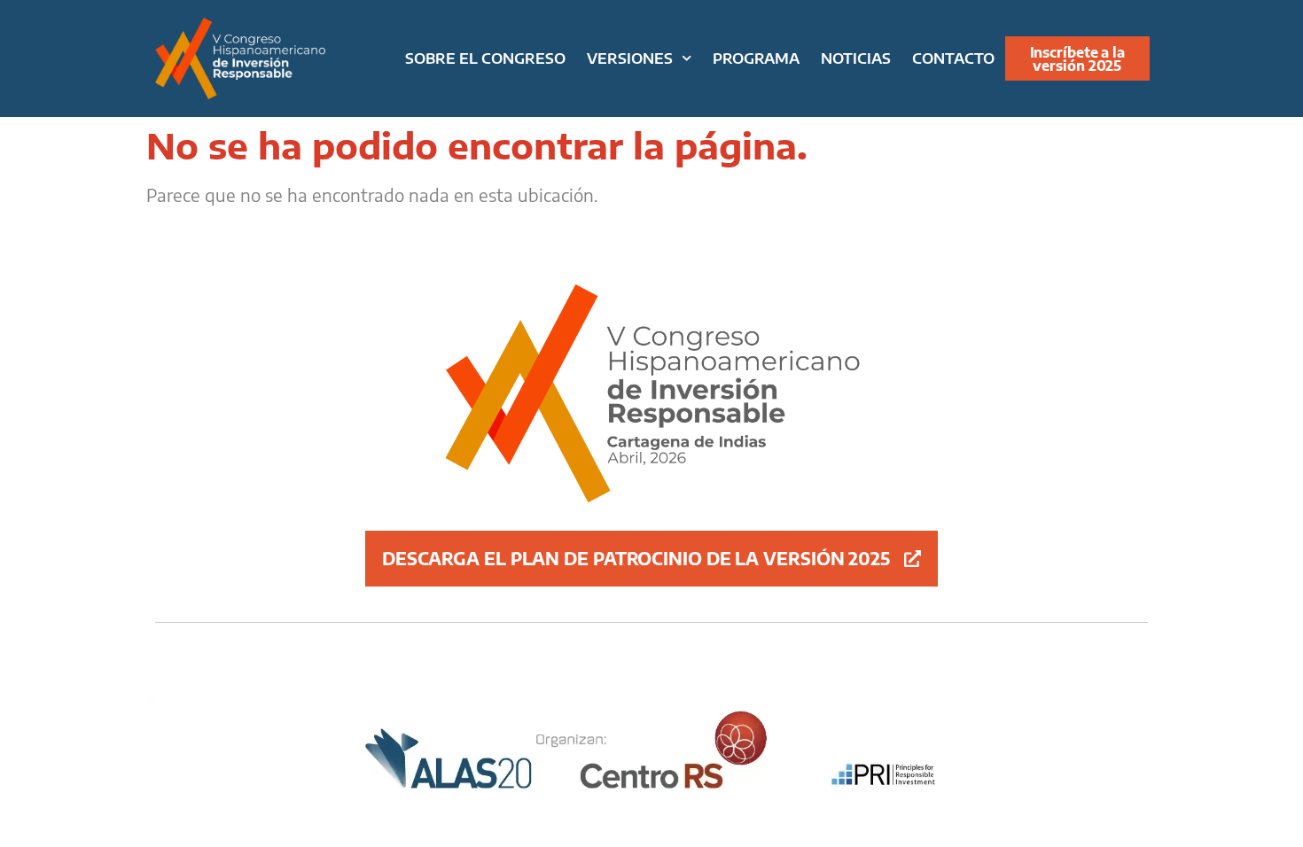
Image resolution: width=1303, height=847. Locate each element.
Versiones (630, 58)
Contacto (953, 58)
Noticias (856, 58)
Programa (756, 58)
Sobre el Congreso (485, 58)
